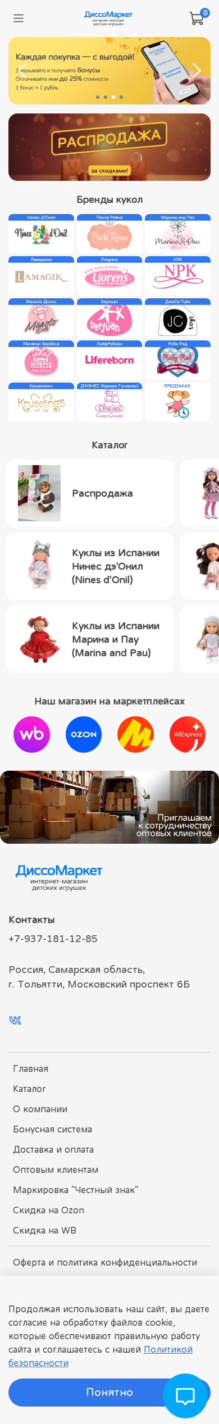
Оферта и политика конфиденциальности (105, 1262)
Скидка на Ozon (48, 1210)
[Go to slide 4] (121, 97)
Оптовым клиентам (55, 1169)
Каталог (29, 1089)
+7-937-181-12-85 (53, 938)
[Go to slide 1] (97, 97)
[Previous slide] (23, 70)
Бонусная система (52, 1129)
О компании (40, 1109)
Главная (30, 1068)
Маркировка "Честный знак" (75, 1190)
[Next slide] (195, 70)
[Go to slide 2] (105, 97)
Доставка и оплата (53, 1149)
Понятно (109, 1392)
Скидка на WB (44, 1230)
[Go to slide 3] (113, 97)
